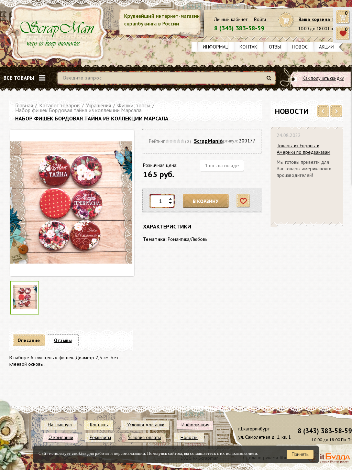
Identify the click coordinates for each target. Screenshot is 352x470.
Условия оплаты (144, 437)
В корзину (206, 201)
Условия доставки (145, 424)
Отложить (243, 201)
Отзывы (278, 47)
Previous (323, 111)
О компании (60, 437)
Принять (300, 454)
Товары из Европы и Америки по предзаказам (303, 148)
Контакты (252, 47)
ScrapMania (208, 140)
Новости (303, 47)
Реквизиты (100, 437)
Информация (218, 47)
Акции (326, 47)
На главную (60, 424)
